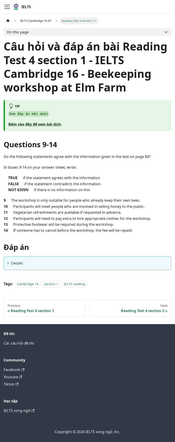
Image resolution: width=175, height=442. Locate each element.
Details (17, 263)
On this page (18, 32)
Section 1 (51, 284)
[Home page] (8, 20)
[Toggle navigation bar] (7, 6)
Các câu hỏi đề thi (19, 343)
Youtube (11, 376)
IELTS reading (74, 284)
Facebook (12, 369)
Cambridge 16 (28, 284)
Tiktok (9, 384)
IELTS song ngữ (17, 410)
